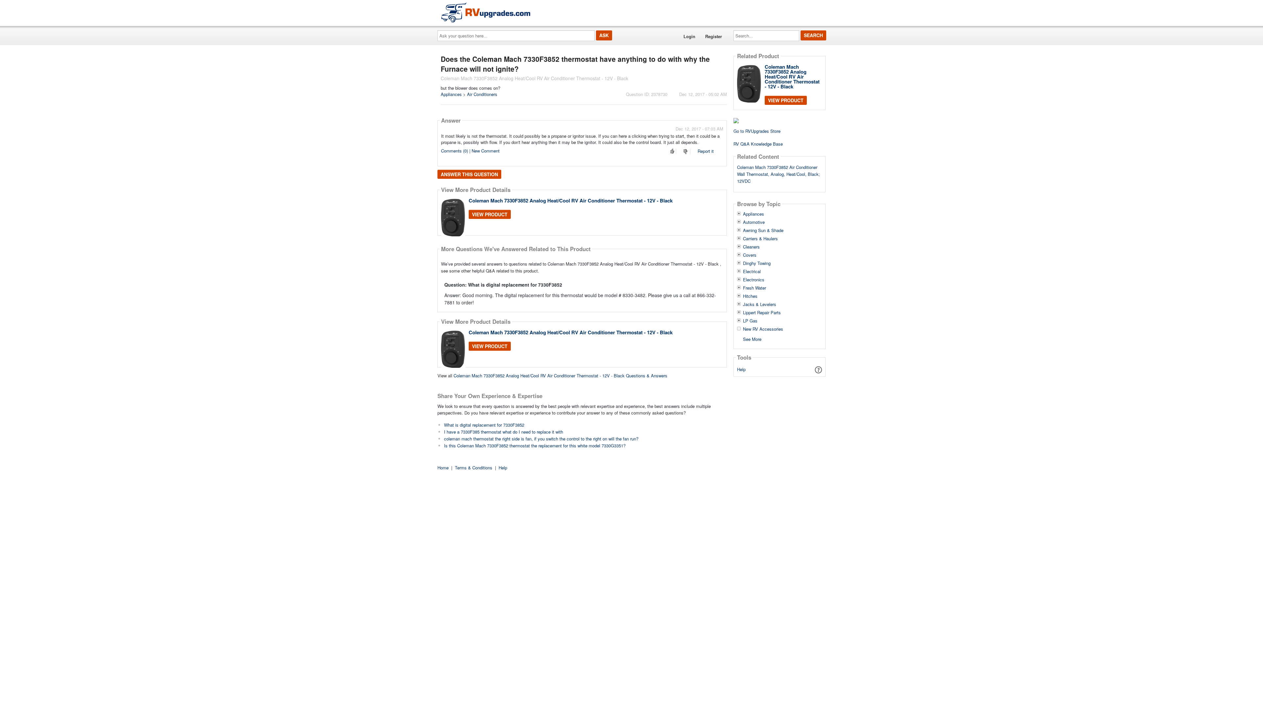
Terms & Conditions (473, 467)
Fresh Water (754, 288)
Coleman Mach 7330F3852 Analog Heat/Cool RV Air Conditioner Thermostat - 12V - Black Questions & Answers (560, 375)
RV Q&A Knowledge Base (758, 144)
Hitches (750, 296)
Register (713, 36)
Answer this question (469, 174)
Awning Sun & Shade (763, 230)
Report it (706, 151)
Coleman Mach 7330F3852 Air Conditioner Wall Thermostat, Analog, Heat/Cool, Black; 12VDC (778, 174)
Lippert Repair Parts (762, 312)
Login (689, 36)
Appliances (451, 94)
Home (443, 467)
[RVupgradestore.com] (485, 12)
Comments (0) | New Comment (470, 151)
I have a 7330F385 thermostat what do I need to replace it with (503, 432)
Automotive (754, 222)
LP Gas (750, 321)
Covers (749, 255)
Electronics (753, 279)
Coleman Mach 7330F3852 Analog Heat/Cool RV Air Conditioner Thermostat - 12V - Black (571, 200)
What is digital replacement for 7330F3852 (484, 425)
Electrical (752, 271)
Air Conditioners (482, 94)
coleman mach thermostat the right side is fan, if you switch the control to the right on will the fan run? (541, 439)
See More (752, 339)
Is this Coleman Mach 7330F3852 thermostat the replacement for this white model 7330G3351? (535, 445)
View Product (490, 214)
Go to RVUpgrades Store (756, 131)
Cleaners (751, 247)
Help (741, 369)
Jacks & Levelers (759, 304)
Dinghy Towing (757, 263)
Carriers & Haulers (760, 238)
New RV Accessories (763, 329)
